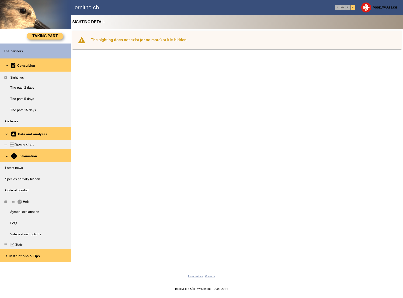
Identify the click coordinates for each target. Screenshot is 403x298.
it (347, 7)
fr (337, 7)
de (342, 7)
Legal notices (195, 276)
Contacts (210, 276)
